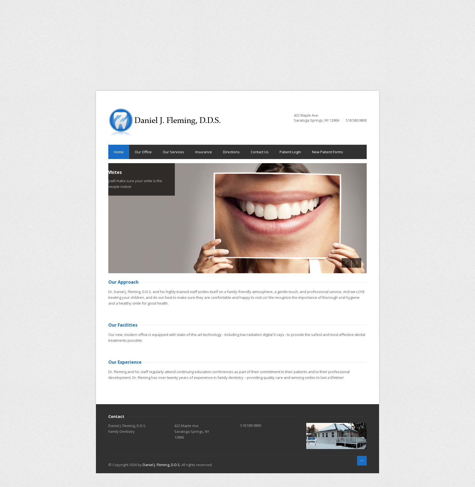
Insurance (203, 151)
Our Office (143, 151)
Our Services (173, 151)
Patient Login (290, 151)
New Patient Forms (327, 151)
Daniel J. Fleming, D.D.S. (162, 464)
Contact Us (260, 151)
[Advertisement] (165, 38)
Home (119, 151)
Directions (231, 151)
